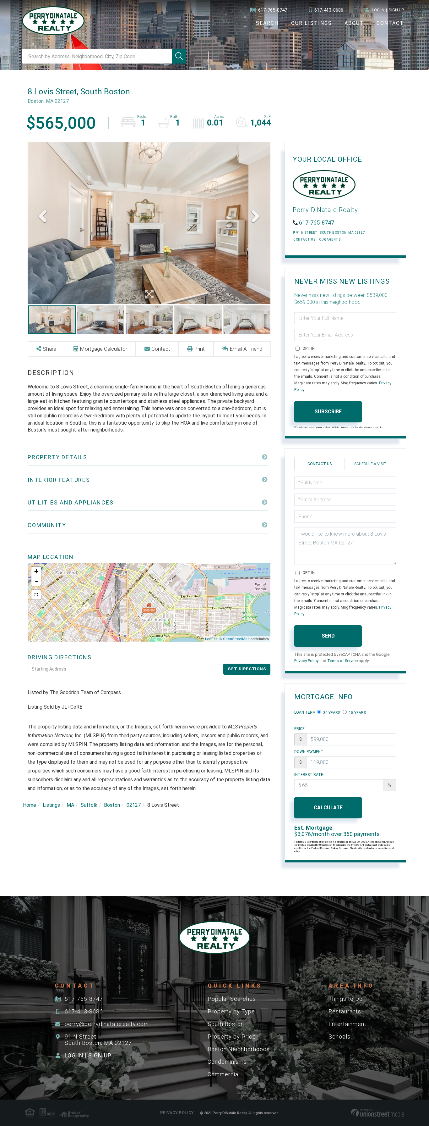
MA (70, 805)
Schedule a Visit (370, 464)
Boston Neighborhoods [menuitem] (239, 1049)
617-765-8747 (272, 10)
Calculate (328, 808)
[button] (179, 56)
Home (29, 805)
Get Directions (247, 668)
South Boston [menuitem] (226, 1024)
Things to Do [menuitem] (346, 998)
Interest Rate (308, 774)
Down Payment (308, 752)
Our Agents (329, 239)
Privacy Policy (306, 660)
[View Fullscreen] (36, 594)
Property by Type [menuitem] (231, 1011)
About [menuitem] (354, 23)
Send (328, 636)
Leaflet (211, 639)
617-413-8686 (328, 10)
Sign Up (396, 10)
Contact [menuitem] (390, 23)
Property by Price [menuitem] (232, 1036)
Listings (51, 805)
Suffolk (89, 805)
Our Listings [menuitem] (311, 23)
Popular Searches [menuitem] (232, 998)
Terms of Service (342, 660)
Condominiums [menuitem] (227, 1061)
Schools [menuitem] (339, 1036)
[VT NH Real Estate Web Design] (377, 1113)
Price (299, 729)
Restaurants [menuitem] (345, 1011)
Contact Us (304, 239)
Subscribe (328, 412)
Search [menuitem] (267, 23)
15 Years (357, 713)
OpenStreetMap (236, 639)
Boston (112, 805)
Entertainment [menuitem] (348, 1024)
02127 (134, 805)
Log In (378, 10)
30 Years (331, 713)
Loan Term (305, 712)
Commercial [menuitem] (224, 1074)
